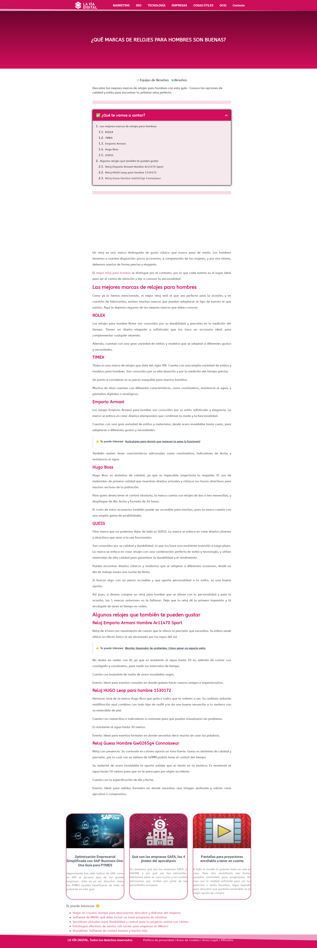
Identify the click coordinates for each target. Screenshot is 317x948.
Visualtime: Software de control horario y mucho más (110, 930)
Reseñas (181, 80)
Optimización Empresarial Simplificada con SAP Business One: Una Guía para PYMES (95, 861)
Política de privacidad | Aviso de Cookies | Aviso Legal (181, 940)
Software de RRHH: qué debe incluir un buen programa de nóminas (120, 917)
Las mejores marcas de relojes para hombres (128, 126)
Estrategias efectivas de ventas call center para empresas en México (120, 926)
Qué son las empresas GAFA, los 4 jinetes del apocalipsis (158, 859)
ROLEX (109, 132)
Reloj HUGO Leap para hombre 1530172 (131, 172)
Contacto (239, 5)
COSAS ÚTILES (203, 5)
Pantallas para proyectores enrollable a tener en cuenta (222, 859)
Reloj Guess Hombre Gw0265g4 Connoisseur (133, 178)
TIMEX (109, 137)
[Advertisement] (161, 223)
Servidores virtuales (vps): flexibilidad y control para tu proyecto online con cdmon (131, 922)
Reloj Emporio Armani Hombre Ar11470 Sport (134, 166)
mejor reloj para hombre (113, 273)
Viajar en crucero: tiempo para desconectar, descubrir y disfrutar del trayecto (127, 913)
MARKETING (121, 5)
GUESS (109, 155)
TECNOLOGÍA (156, 5)
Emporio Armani (115, 143)
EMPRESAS (179, 5)
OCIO (223, 5)
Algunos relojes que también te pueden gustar (129, 161)
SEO (138, 5)
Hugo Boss (111, 149)
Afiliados (226, 940)
